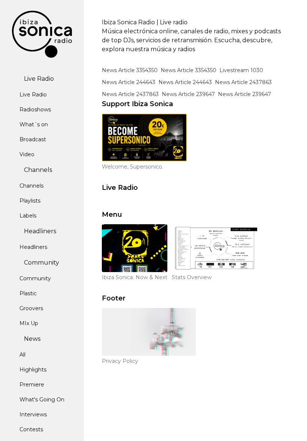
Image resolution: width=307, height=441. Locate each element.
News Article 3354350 (130, 70)
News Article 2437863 (243, 82)
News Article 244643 (128, 82)
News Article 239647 (188, 94)
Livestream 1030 (241, 70)
